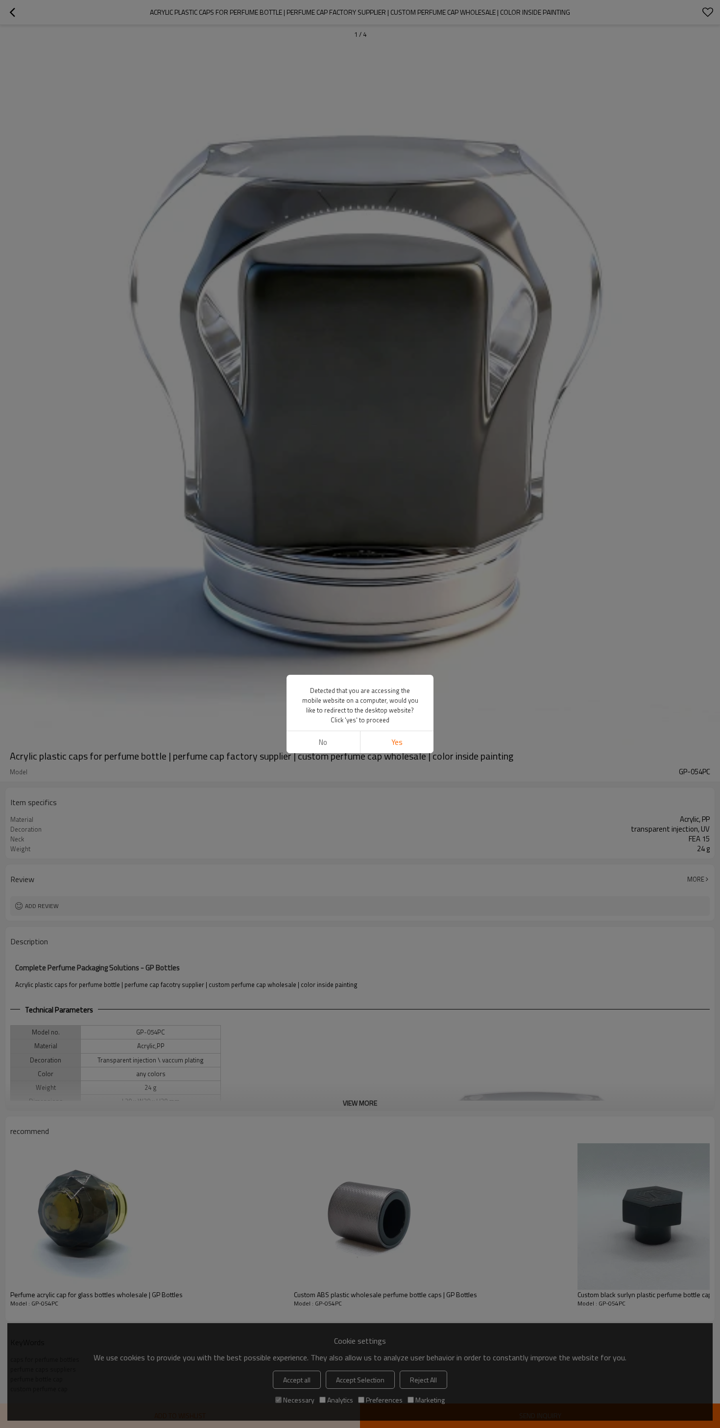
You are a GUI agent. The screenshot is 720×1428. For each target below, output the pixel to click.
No (323, 742)
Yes (397, 742)
